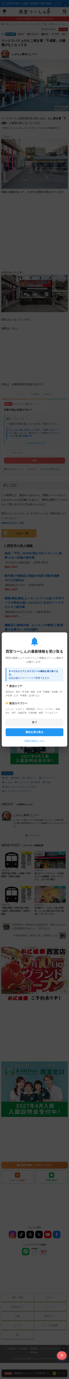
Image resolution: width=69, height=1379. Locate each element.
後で (34, 722)
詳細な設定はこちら (34, 741)
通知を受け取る (34, 732)
